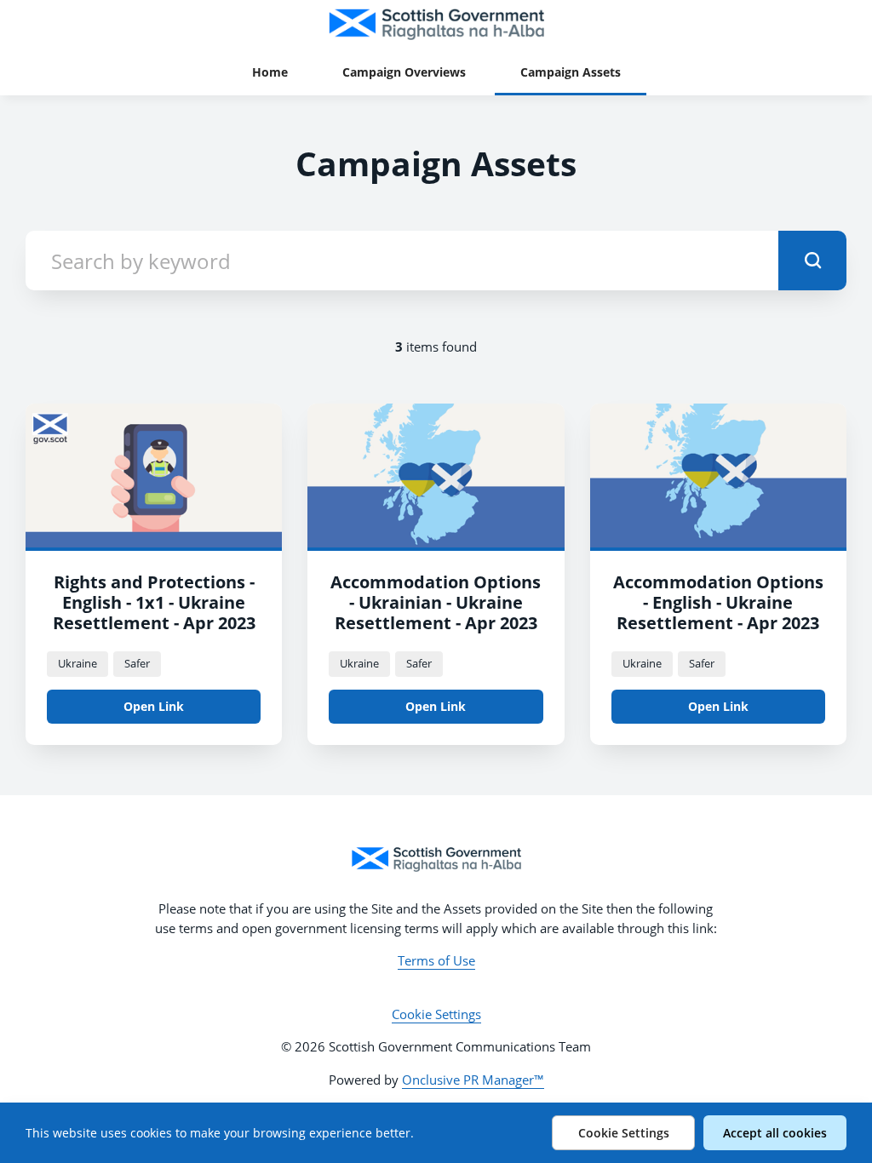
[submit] (812, 260)
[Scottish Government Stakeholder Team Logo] (436, 859)
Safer (137, 663)
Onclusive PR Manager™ (473, 1079)
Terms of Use (436, 960)
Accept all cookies (775, 1133)
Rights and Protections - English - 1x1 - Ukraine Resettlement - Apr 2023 (154, 602)
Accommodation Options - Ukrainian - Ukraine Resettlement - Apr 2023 (435, 602)
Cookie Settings (436, 1014)
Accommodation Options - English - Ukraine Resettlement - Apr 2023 (718, 602)
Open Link (153, 706)
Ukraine (77, 663)
